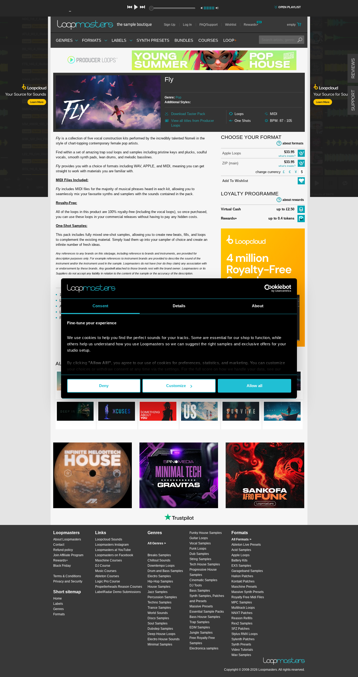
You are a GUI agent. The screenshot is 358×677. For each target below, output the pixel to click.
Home (57, 598)
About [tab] (257, 306)
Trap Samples (199, 622)
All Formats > (241, 539)
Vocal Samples (200, 543)
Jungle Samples (201, 632)
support (353, 100)
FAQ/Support (208, 24)
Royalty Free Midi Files (247, 597)
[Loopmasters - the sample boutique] (106, 25)
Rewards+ (251, 24)
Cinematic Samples (203, 580)
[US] (199, 412)
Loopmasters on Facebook (114, 555)
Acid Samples (241, 550)
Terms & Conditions (67, 576)
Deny (104, 385)
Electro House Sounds (164, 639)
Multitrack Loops (243, 608)
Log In (187, 24)
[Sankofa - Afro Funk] (265, 475)
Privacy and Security (67, 581)
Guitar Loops (198, 538)
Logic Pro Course (107, 581)
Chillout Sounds (159, 560)
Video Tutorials (242, 650)
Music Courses (105, 571)
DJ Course (102, 565)
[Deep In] (75, 412)
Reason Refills (241, 618)
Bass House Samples (204, 617)
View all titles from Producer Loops (192, 123)
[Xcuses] (116, 412)
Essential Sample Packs (206, 611)
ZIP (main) (230, 163)
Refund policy (63, 550)
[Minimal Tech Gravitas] (178, 475)
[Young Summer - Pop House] (214, 60)
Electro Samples (159, 576)
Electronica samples (203, 648)
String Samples (200, 559)
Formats (91, 40)
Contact (58, 544)
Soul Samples (157, 623)
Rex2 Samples (241, 623)
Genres (64, 40)
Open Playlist (289, 7)
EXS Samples (241, 565)
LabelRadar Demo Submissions (118, 592)
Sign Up (169, 24)
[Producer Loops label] (92, 60)
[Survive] (241, 412)
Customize (176, 385)
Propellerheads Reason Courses (118, 587)
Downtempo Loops (161, 565)
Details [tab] (179, 306)
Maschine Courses (108, 560)
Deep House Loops (161, 634)
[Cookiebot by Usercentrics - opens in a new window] (268, 288)
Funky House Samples (205, 533)
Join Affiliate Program (68, 555)
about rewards (293, 200)
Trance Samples (159, 608)
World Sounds (158, 613)
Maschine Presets (244, 587)
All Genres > (157, 543)
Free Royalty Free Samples (202, 640)
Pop (178, 97)
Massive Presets (201, 606)
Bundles (184, 40)
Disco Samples (158, 618)
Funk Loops (197, 548)
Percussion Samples (162, 597)
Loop (230, 40)
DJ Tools (195, 585)
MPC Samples (241, 602)
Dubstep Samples (160, 629)
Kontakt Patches (242, 581)
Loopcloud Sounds (108, 539)
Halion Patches (242, 576)
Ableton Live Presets (246, 544)
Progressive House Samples (203, 572)
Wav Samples (241, 655)
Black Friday (62, 565)
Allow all (254, 385)
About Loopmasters (67, 539)
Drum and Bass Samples (165, 571)
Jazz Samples (157, 592)
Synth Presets (153, 40)
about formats (293, 143)
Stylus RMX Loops (244, 634)
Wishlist (230, 24)
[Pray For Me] (282, 412)
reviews (353, 68)
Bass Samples (199, 590)
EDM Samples (199, 627)
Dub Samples (199, 554)
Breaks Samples (159, 555)
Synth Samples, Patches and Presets (206, 598)
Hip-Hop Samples (160, 581)
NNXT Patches (241, 613)
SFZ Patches (240, 629)
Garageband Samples (247, 571)
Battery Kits (239, 560)
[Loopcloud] (24, 107)
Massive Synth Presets (247, 592)
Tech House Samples (204, 564)
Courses (208, 40)
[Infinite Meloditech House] (92, 475)
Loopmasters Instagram (112, 544)
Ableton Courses (107, 576)
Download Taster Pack (188, 114)
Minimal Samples (160, 644)
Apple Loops (231, 153)
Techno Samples (159, 602)
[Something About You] (158, 412)
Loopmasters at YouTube (113, 550)
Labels (119, 40)
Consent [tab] (100, 306)
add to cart (301, 153)
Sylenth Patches (242, 639)
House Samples (159, 587)
